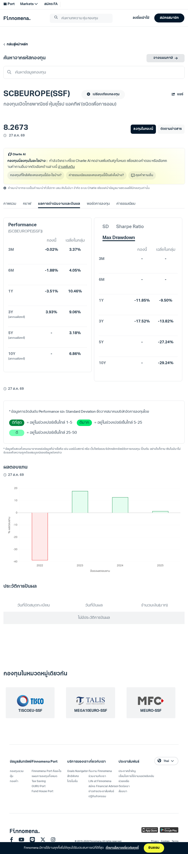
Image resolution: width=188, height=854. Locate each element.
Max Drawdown (118, 238)
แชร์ (180, 94)
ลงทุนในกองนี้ (143, 129)
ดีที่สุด (17, 423)
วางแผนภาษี (163, 58)
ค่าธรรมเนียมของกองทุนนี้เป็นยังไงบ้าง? (96, 175)
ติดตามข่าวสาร (171, 129)
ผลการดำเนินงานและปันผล (59, 204)
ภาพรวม (9, 204)
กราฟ (27, 204)
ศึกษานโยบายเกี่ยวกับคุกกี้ (122, 847)
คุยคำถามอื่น (144, 175)
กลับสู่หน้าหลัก (16, 44)
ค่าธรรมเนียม (125, 204)
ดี (17, 433)
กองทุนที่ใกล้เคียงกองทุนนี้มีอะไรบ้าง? (35, 175)
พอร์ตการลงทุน (98, 204)
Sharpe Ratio (130, 227)
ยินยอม (154, 848)
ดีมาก (84, 423)
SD (105, 227)
